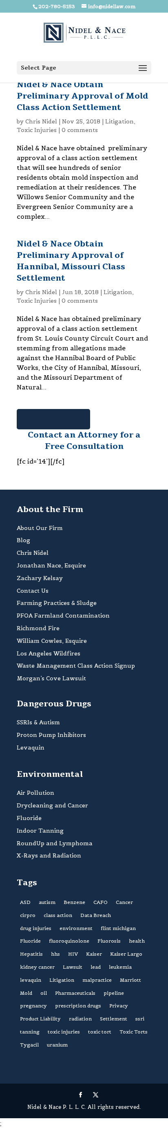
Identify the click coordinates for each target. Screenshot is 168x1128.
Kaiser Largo (126, 954)
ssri (139, 1019)
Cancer (124, 902)
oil (43, 993)
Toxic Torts (133, 1032)
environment (76, 928)
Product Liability (40, 1019)
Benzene (74, 902)
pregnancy (33, 1006)
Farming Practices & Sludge (57, 603)
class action (58, 915)
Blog (23, 540)
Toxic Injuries (37, 130)
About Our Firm (40, 528)
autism (47, 902)
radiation (80, 1019)
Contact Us (33, 590)
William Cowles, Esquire (52, 640)
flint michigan (118, 928)
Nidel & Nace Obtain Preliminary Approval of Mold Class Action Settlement (82, 96)
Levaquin (30, 747)
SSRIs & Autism (38, 722)
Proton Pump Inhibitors (51, 735)
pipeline (114, 993)
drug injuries (35, 928)
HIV (73, 954)
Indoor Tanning (40, 830)
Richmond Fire (38, 628)
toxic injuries (64, 1032)
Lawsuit (72, 967)
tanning (30, 1032)
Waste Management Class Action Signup (76, 665)
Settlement (113, 1019)
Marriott (130, 980)
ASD (25, 902)
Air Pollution (35, 792)
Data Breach (95, 915)
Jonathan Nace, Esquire (51, 565)
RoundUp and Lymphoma (55, 843)
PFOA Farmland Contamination (63, 615)
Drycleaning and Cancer (52, 805)
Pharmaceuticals (75, 993)
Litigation (119, 121)
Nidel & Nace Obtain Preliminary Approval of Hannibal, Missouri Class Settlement (71, 261)
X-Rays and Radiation (49, 855)
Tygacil (29, 1045)
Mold (26, 993)
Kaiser (94, 954)
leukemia (120, 967)
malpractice (97, 980)
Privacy (118, 1006)
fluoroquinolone (69, 941)
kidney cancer (37, 967)
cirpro (27, 915)
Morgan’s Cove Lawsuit (51, 678)
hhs (55, 954)
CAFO (100, 902)
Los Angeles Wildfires (48, 653)
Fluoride (29, 818)
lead (96, 967)
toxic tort (99, 1032)
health (137, 941)
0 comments (80, 130)
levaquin (30, 980)
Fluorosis (109, 941)
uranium (57, 1045)
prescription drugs (78, 1006)
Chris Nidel (41, 121)
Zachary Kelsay (40, 578)
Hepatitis (31, 954)
